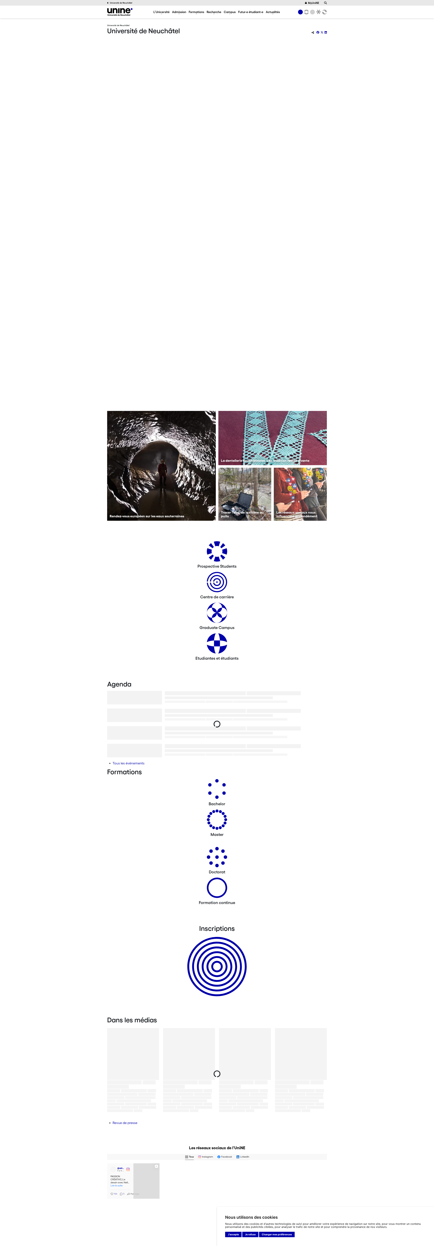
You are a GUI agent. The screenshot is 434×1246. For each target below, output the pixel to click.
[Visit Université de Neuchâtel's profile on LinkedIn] (112, 1168)
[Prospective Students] (217, 552)
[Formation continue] (217, 889)
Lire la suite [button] (116, 1184)
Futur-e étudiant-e (250, 12)
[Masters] (217, 821)
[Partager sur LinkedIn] (325, 32)
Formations (196, 12)
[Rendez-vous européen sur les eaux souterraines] (161, 466)
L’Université (161, 12)
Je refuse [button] (250, 1234)
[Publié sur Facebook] (211, 1169)
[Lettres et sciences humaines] (306, 12)
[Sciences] (312, 12)
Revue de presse (125, 1123)
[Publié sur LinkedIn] (155, 1169)
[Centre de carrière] (217, 583)
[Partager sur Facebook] (318, 32)
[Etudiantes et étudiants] (217, 644)
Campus (230, 12)
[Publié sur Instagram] (211, 1202)
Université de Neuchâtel (121, 3)
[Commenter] (285, 1189)
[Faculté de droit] (318, 12)
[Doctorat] (217, 858)
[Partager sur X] (322, 32)
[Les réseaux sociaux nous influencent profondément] (300, 494)
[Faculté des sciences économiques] (324, 12)
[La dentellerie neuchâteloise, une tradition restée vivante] (272, 438)
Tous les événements (128, 763)
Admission (179, 12)
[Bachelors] (217, 790)
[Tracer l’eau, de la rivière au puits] (244, 494)
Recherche (214, 12)
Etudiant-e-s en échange (216, 960)
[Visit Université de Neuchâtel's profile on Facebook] (168, 1168)
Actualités (273, 12)
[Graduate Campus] (217, 614)
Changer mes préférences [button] (277, 1234)
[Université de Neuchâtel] (120, 12)
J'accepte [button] (233, 1234)
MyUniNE (313, 2)
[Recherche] (325, 2)
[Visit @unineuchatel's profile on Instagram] (168, 1202)
